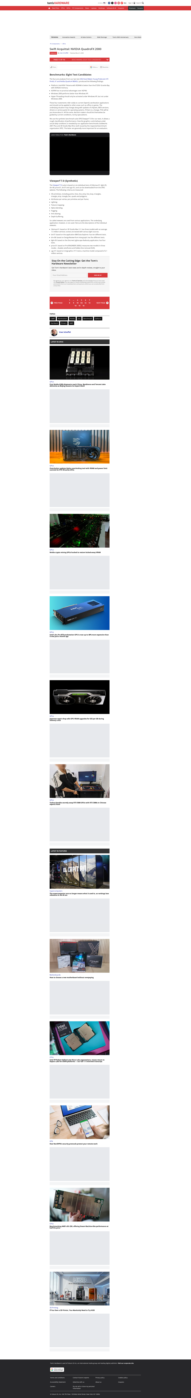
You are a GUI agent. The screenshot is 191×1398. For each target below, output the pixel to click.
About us (98, 1382)
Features (53, 53)
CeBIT (53, 319)
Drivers (64, 323)
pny (79, 319)
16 (83, 306)
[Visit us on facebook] (109, 3)
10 (77, 303)
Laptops (93, 8)
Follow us (95, 67)
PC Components (77, 8)
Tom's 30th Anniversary (121, 37)
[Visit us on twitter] (112, 3)
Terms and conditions (57, 1378)
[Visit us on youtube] (118, 3)
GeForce (98, 319)
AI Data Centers (86, 37)
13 (89, 303)
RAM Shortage (102, 37)
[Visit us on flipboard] (122, 3)
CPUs (63, 8)
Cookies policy (123, 1378)
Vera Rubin (138, 37)
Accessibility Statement (58, 1382)
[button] (140, 3)
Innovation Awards (68, 37)
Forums (140, 8)
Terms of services (77, 281)
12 (85, 303)
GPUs (68, 8)
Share (54, 67)
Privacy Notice (60, 282)
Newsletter (106, 67)
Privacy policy (100, 1378)
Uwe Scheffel (64, 53)
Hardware (54, 323)
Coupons (121, 8)
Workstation (62, 319)
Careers (52, 1386)
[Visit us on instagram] (115, 3)
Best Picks (55, 8)
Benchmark (87, 319)
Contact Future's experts (81, 1378)
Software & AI (111, 8)
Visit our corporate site (126, 1363)
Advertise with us (78, 1382)
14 (75, 306)
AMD (71, 323)
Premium (132, 8)
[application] (80, 154)
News (87, 8)
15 (79, 306)
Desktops (101, 8)
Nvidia (72, 319)
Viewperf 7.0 (57, 185)
